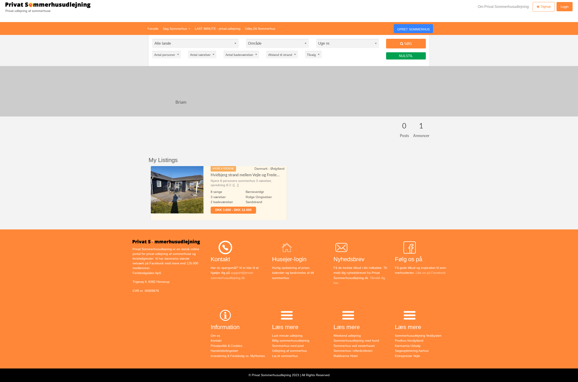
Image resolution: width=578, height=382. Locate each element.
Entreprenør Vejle (407, 356)
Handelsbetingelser (224, 350)
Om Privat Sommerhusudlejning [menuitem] (503, 7)
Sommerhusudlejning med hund (356, 340)
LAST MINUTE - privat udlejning (217, 28)
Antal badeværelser (239, 54)
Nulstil (406, 56)
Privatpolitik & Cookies (226, 346)
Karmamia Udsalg (407, 346)
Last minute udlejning (287, 335)
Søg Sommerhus (175, 28)
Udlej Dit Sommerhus (260, 28)
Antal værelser (200, 54)
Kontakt (216, 340)
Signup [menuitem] (546, 6)
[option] (219, 193)
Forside (152, 28)
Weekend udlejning (347, 335)
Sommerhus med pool (288, 346)
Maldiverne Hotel (345, 356)
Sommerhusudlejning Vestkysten (418, 335)
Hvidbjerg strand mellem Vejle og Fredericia (247, 175)
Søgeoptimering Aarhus (412, 350)
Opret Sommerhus (413, 29)
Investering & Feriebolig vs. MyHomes (238, 356)
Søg (407, 44)
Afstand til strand (280, 54)
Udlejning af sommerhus (289, 350)
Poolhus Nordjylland (409, 340)
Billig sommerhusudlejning (290, 340)
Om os (215, 335)
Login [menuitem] (565, 7)
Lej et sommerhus (285, 356)
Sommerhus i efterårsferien (353, 350)
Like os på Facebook (430, 272)
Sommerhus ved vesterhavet (354, 346)
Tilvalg (311, 54)
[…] (235, 185)
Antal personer (164, 54)
